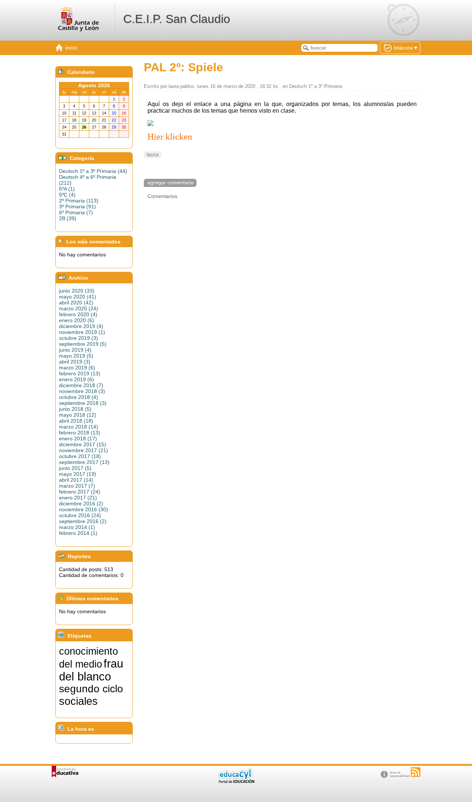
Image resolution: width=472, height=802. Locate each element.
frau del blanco (91, 670)
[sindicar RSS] (415, 772)
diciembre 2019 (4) (81, 326)
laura (153, 154)
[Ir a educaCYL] (236, 781)
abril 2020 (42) (76, 303)
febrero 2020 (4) (78, 314)
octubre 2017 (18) (80, 456)
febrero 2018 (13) (79, 433)
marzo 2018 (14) (78, 427)
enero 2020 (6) (76, 320)
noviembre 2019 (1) (82, 332)
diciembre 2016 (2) (81, 503)
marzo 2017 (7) (77, 486)
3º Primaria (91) (77, 206)
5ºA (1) (67, 189)
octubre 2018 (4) (78, 397)
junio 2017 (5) (75, 468)
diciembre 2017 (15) (82, 444)
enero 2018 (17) (78, 438)
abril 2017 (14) (76, 480)
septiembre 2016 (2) (83, 521)
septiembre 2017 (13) (84, 462)
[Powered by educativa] (65, 771)
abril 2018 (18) (76, 421)
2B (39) (67, 218)
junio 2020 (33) (76, 291)
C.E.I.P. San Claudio (176, 18)
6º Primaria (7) (76, 212)
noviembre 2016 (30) (83, 509)
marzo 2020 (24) (78, 308)
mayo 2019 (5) (76, 356)
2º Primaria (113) (78, 201)
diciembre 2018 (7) (81, 385)
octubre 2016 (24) (80, 515)
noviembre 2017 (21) (83, 450)
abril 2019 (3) (74, 362)
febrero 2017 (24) (79, 492)
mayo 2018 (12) (77, 415)
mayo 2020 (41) (77, 297)
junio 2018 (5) (75, 409)
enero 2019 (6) (76, 379)
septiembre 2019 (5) (83, 344)
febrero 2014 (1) (78, 533)
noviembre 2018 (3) (82, 391)
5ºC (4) (67, 195)
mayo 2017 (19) (77, 474)
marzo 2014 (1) (77, 527)
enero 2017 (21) (78, 498)
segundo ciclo (91, 689)
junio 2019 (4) (75, 350)
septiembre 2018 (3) (83, 403)
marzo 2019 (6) (77, 368)
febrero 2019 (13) (79, 373)
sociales (78, 701)
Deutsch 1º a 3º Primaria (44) (93, 171)
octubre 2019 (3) (78, 338)
